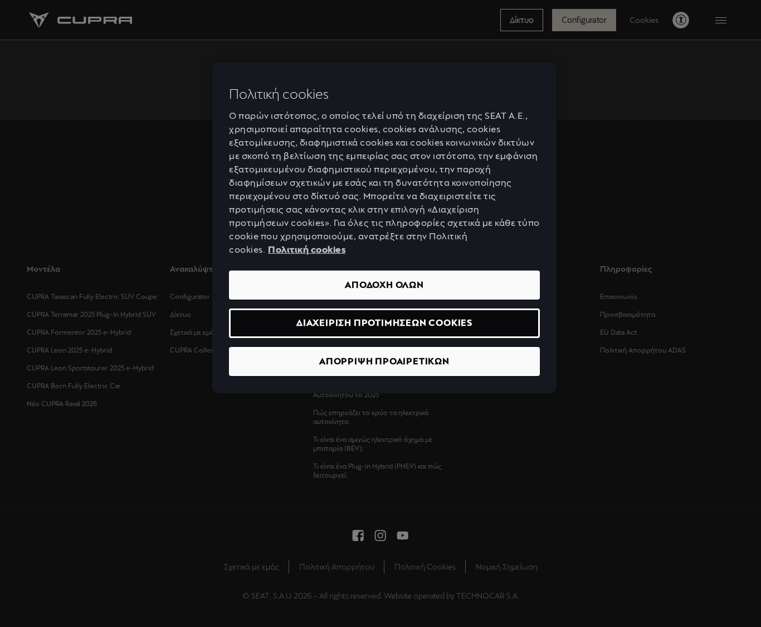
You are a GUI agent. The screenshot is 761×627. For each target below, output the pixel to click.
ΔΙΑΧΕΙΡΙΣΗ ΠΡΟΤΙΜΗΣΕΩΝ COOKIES (384, 322)
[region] (384, 227)
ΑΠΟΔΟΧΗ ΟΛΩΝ (384, 284)
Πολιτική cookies (306, 249)
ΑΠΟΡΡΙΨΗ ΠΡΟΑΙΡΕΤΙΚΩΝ (384, 361)
